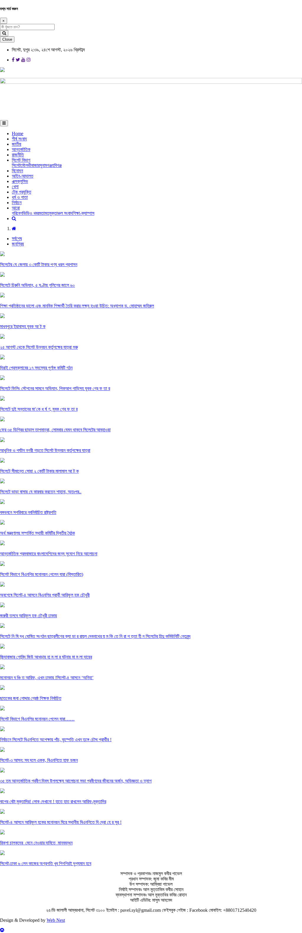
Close (7, 39)
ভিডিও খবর (30, 213)
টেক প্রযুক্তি (21, 191)
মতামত (44, 213)
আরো (16, 207)
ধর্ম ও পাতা (20, 197)
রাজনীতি (18, 154)
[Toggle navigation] (4, 123)
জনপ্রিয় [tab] (18, 243)
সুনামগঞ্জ (46, 165)
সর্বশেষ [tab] (17, 238)
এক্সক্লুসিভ (20, 181)
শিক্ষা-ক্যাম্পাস (83, 213)
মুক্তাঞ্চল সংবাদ (61, 213)
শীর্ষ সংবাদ (19, 138)
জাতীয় (16, 144)
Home (17, 133)
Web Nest (56, 920)
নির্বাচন (17, 202)
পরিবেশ (17, 213)
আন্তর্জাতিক (21, 149)
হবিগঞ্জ (57, 165)
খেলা (15, 186)
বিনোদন (17, 170)
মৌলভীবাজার (30, 165)
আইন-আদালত (22, 176)
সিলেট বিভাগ (21, 160)
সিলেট (16, 165)
